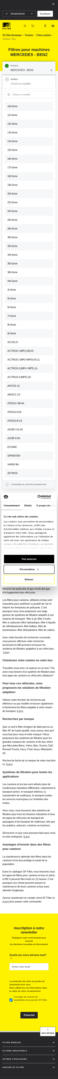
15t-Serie (12, 150)
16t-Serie (12, 158)
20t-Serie (12, 193)
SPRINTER (13, 455)
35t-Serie (12, 263)
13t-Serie (12, 132)
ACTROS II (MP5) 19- (19, 377)
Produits (29, 35)
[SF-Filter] (6, 25)
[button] (45, 14)
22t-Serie (12, 202)
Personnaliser (27, 569)
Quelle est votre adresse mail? (27, 955)
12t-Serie (12, 123)
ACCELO (12, 342)
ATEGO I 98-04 (15, 403)
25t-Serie (12, 220)
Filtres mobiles (44, 35)
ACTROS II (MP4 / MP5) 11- (22, 368)
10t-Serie (12, 106)
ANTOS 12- (13, 386)
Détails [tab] (28, 505)
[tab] (29, 68)
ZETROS (12, 473)
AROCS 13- (14, 394)
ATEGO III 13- (15, 420)
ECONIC (12, 447)
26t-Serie (12, 228)
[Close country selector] (53, 4)
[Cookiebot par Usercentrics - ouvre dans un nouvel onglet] (41, 497)
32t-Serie (12, 246)
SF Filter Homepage (11, 35)
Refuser (29, 579)
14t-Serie (12, 141)
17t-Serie (12, 167)
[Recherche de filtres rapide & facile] (25, 26)
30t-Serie (12, 237)
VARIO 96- (13, 464)
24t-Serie (12, 211)
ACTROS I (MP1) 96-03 (20, 351)
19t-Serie (12, 185)
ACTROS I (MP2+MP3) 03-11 (23, 359)
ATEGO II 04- (14, 412)
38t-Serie (12, 272)
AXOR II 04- (14, 438)
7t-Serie (11, 316)
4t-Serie (11, 289)
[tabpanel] (29, 284)
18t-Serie (12, 176)
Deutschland (18, 13)
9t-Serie (11, 333)
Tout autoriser (29, 559)
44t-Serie (12, 281)
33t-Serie (12, 254)
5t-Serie (11, 298)
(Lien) (6, 652)
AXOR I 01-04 (15, 429)
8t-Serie (11, 324)
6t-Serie (11, 307)
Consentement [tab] (11, 505)
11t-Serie (12, 115)
